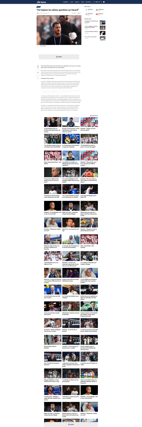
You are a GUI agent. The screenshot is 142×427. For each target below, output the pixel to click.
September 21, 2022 (64, 94)
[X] (95, 2)
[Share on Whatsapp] (38, 75)
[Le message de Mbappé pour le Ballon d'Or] (102, 33)
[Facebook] (93, 2)
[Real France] (44, 2)
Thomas (38, 13)
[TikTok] (99, 2)
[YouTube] (97, 2)
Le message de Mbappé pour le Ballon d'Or (91, 31)
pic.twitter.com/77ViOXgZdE (63, 92)
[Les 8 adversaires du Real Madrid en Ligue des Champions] (102, 22)
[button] (92, 2)
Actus (38, 6)
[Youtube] (100, 14)
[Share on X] (79, 13)
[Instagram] (98, 2)
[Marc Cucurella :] (102, 38)
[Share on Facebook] (77, 13)
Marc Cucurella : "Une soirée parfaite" (91, 36)
